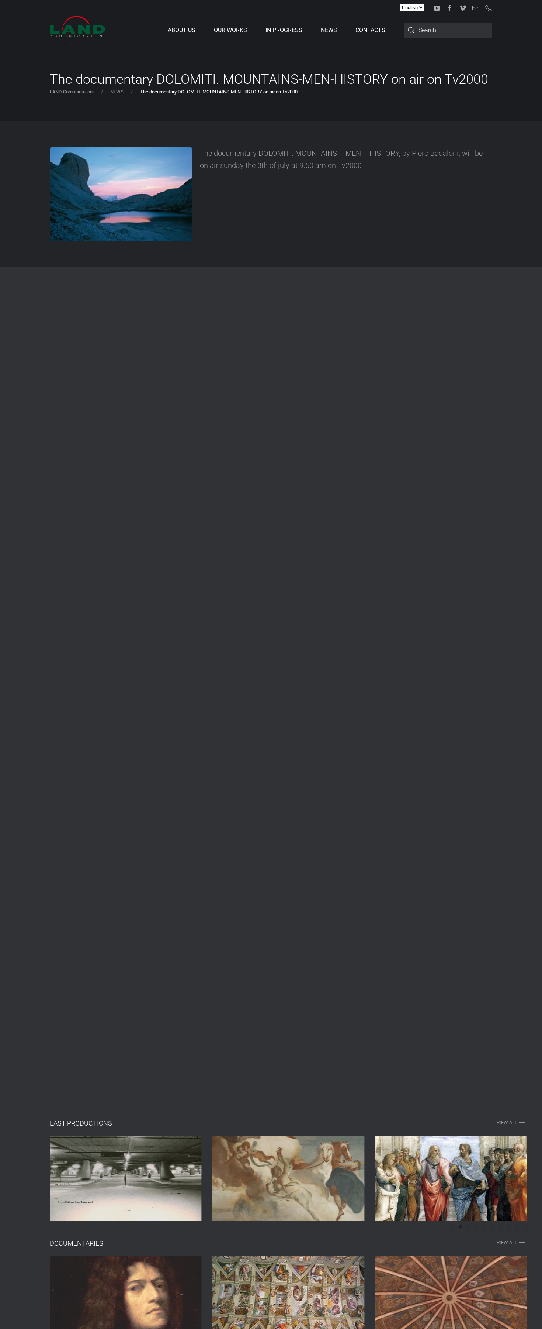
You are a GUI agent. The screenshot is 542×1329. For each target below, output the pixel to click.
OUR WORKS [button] (230, 30)
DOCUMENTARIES (76, 1243)
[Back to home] (77, 30)
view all (507, 1122)
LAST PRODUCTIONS (81, 1123)
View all (507, 1242)
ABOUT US (181, 30)
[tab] (452, 1227)
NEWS (329, 30)
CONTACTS (370, 30)
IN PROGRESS (283, 30)
